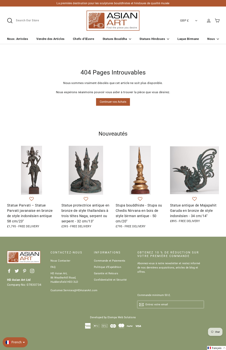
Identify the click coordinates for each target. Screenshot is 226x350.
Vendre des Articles (50, 39)
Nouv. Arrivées (17, 39)
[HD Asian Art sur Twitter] (17, 270)
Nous (211, 39)
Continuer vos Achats (113, 101)
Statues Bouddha (115, 39)
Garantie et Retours (106, 273)
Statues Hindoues (152, 39)
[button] (31, 199)
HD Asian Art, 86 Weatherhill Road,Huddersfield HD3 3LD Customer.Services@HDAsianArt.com (69, 282)
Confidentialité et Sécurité (110, 279)
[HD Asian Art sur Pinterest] (24, 270)
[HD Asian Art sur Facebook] (9, 270)
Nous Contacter (60, 260)
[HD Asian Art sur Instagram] (32, 270)
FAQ (52, 267)
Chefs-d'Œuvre (83, 39)
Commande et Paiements (109, 260)
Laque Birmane (188, 39)
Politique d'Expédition (107, 267)
